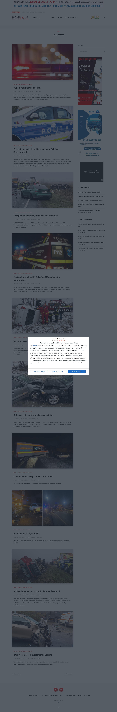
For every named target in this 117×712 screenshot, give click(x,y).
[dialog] (58, 356)
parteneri (35, 345)
